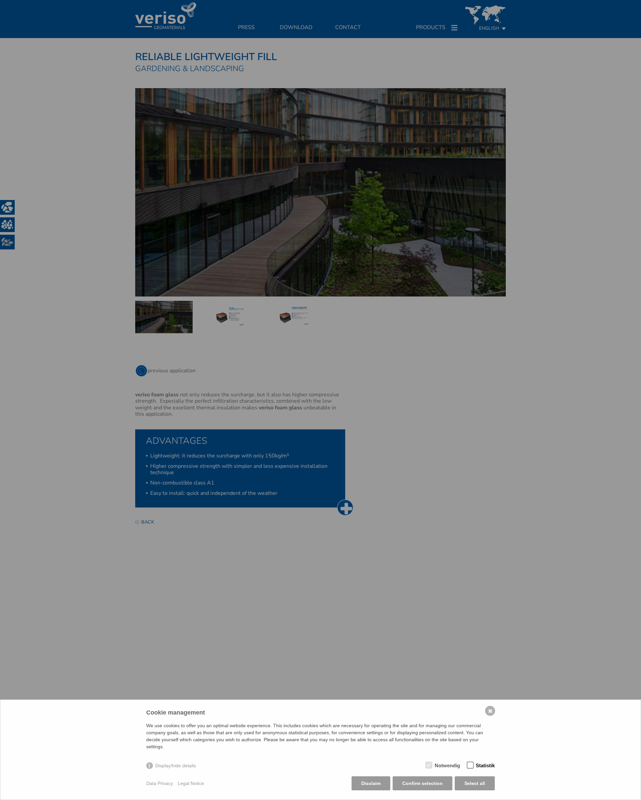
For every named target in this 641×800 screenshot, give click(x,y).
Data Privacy (159, 783)
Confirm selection (422, 783)
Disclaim (371, 783)
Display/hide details (175, 765)
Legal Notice (191, 783)
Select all (474, 783)
